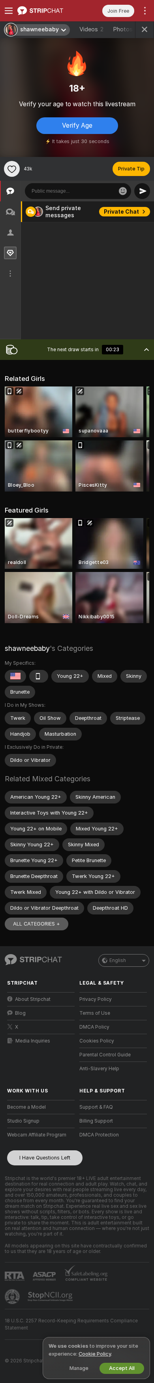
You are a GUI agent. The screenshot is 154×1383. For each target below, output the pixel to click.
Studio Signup (23, 1121)
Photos (127, 29)
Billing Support (96, 1121)
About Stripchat (33, 999)
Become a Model (26, 1107)
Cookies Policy (96, 1041)
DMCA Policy (94, 1027)
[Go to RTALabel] (15, 1276)
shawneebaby (27, 648)
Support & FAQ (96, 1107)
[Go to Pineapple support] (13, 1296)
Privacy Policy (95, 999)
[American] (15, 676)
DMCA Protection (99, 1135)
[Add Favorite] (12, 169)
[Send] (142, 191)
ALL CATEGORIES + (36, 924)
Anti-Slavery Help (99, 1068)
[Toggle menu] (8, 10)
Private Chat (121, 212)
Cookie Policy (95, 1354)
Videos (91, 29)
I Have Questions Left (44, 1158)
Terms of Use (94, 1013)
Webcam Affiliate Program (36, 1135)
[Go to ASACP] (45, 1276)
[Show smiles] (123, 191)
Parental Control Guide (105, 1055)
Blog (20, 1013)
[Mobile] (38, 676)
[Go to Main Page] (47, 10)
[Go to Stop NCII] (51, 1296)
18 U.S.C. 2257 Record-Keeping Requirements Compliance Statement (71, 1324)
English (117, 960)
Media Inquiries (32, 1041)
